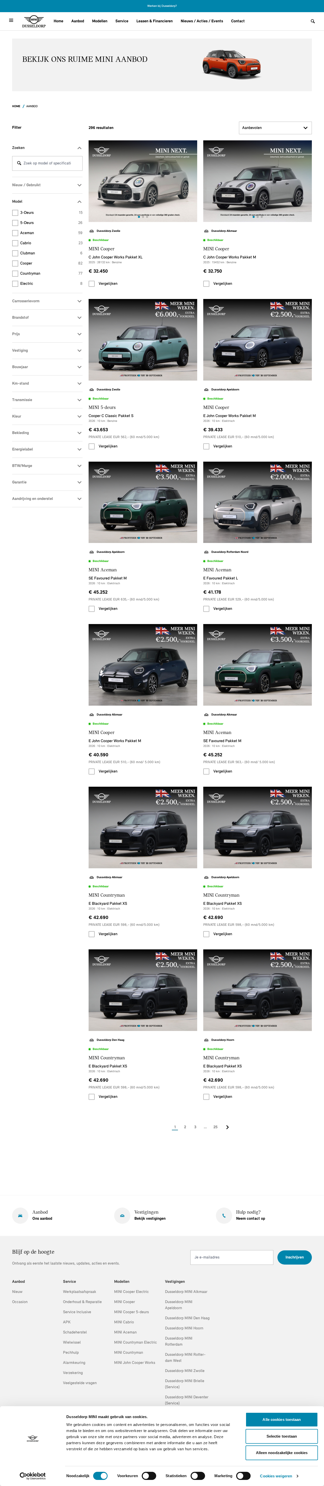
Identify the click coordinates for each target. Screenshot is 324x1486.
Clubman (51, 253)
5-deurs (51, 223)
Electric (51, 284)
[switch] (149, 1476)
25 (215, 1127)
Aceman (51, 233)
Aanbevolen (252, 128)
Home (58, 21)
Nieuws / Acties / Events (202, 21)
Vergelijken (108, 284)
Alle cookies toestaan (281, 1419)
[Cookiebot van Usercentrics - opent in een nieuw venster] (33, 1476)
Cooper (51, 263)
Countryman (51, 274)
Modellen (99, 21)
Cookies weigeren (276, 1476)
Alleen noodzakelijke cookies (282, 1453)
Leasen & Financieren (154, 21)
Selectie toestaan (282, 1436)
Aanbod (77, 21)
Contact (238, 21)
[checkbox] (92, 284)
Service (121, 21)
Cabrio (51, 243)
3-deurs (51, 213)
